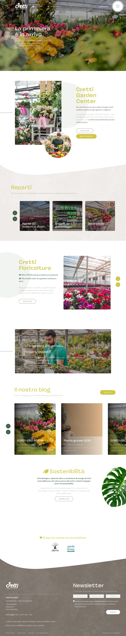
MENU (117, 7)
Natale (29, 625)
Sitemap (31, 632)
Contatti (40, 625)
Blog (35, 625)
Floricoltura (11, 621)
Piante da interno (28, 621)
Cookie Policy (21, 632)
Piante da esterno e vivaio (29, 46)
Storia (18, 621)
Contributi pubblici (43, 632)
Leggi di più (84, 131)
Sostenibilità (87, 136)
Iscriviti (113, 612)
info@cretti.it (39, 6)
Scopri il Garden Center (38, 365)
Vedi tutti (107, 392)
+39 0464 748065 (55, 6)
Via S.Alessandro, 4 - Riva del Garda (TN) (19, 601)
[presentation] (18, 112)
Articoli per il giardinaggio (16, 625)
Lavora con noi (103, 6)
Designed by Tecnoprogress (111, 632)
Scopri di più (64, 499)
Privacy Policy (10, 632)
